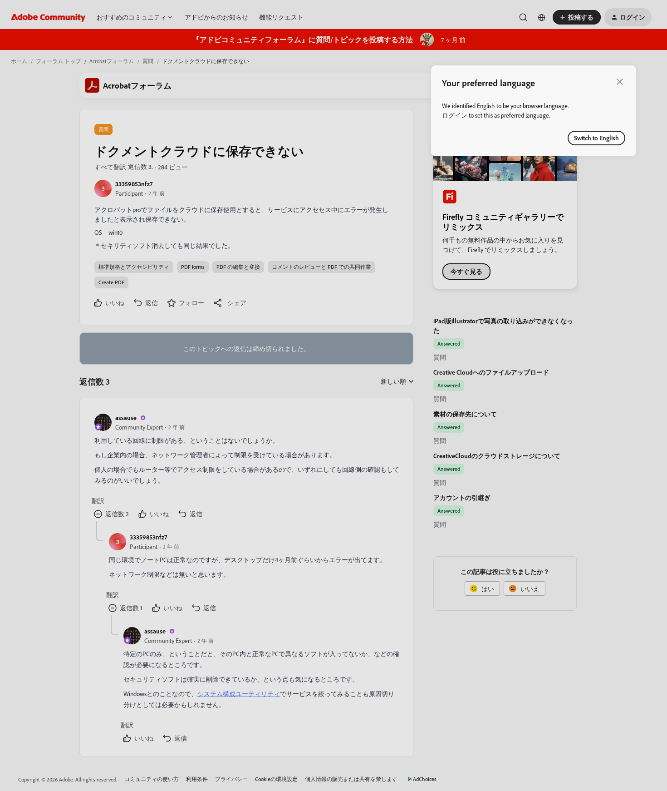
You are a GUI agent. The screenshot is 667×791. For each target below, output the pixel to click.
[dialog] (533, 110)
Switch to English (596, 138)
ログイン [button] (454, 115)
